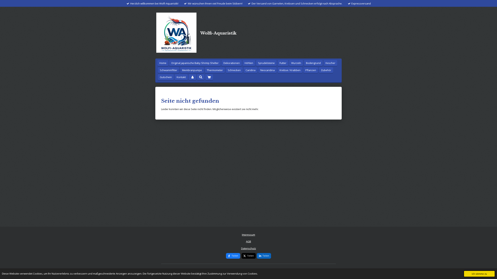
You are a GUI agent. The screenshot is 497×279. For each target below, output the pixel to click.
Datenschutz (248, 248)
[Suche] (200, 77)
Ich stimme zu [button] (479, 273)
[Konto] (192, 77)
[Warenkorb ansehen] (209, 77)
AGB (248, 241)
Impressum (248, 234)
